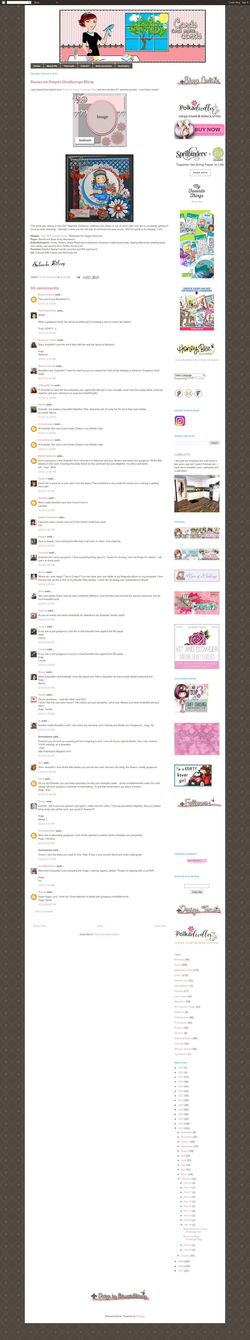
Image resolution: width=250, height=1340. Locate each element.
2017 (181, 1095)
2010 (181, 1128)
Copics (178, 975)
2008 (181, 1266)
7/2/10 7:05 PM (46, 885)
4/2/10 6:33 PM (46, 687)
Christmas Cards (183, 970)
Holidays (179, 991)
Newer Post (39, 926)
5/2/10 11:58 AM (47, 771)
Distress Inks (181, 980)
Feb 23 (188, 1183)
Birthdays (179, 959)
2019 (181, 1086)
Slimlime (178, 1033)
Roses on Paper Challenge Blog (79, 89)
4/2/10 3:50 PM (46, 565)
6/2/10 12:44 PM (47, 794)
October (185, 1141)
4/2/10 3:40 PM (46, 545)
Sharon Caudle (46, 366)
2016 (181, 1100)
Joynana (43, 552)
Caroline (43, 498)
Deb (40, 762)
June (184, 1160)
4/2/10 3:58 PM (46, 584)
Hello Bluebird (181, 985)
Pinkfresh (179, 1012)
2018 (181, 1091)
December (187, 1132)
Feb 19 (188, 1187)
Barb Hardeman (47, 456)
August (185, 1150)
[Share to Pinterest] (97, 277)
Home (37, 65)
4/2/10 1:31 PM (46, 510)
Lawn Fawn (180, 996)
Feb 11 (188, 1206)
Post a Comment (44, 911)
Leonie (42, 626)
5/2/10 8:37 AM (46, 729)
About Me (52, 65)
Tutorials (69, 65)
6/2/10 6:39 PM (46, 843)
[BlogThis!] (87, 277)
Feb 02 (188, 1249)
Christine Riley (46, 830)
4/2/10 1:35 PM (46, 529)
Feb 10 (188, 1211)
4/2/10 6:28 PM (46, 642)
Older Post (160, 926)
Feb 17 (188, 1192)
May (183, 1164)
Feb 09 (188, 1215)
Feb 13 (188, 1201)
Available (123, 65)
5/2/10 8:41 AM (46, 755)
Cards (42, 277)
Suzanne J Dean (47, 340)
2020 (181, 1081)
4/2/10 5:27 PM (46, 603)
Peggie (42, 536)
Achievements (104, 65)
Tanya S (42, 478)
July (183, 1155)
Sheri (41, 591)
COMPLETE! (182, 454)
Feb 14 (188, 1197)
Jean (41, 778)
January (185, 1255)
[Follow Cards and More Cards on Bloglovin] (197, 862)
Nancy (42, 572)
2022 (181, 1072)
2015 (181, 1105)
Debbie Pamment (48, 517)
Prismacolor (180, 1022)
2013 (181, 1114)
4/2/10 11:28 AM (47, 397)
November (187, 1137)
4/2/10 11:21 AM (47, 359)
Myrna (41, 404)
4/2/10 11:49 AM (47, 433)
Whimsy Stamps (183, 1049)
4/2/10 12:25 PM (47, 471)
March (184, 1174)
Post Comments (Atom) (107, 934)
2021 (181, 1077)
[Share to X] (91, 277)
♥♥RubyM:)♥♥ (46, 385)
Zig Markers (180, 1054)
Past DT (85, 65)
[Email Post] (78, 277)
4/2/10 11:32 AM (47, 417)
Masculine (179, 1001)
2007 (181, 1270)
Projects (178, 1027)
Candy (42, 694)
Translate (200, 378)
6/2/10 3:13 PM (46, 823)
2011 (181, 1123)
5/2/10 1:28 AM (46, 713)
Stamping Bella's (183, 1038)
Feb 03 (188, 1245)
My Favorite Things (184, 1006)
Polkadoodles (181, 1017)
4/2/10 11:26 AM (47, 378)
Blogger (140, 1316)
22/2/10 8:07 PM (47, 904)
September (187, 1146)
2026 (181, 1067)
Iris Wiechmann (47, 866)
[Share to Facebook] (94, 277)
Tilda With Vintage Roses (54, 236)
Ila (39, 720)
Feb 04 (188, 1224)
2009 (181, 1261)
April (183, 1169)
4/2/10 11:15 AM (47, 303)
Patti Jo (42, 610)
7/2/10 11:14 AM (47, 859)
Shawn (42, 892)
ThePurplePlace (47, 310)
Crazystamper (46, 424)
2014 (181, 1109)
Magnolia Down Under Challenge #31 (195, 1230)
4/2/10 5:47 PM (46, 619)
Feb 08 (188, 1220)
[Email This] (84, 277)
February (186, 1178)
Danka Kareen (46, 294)
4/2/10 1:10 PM (46, 491)
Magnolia (52, 277)
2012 (181, 1119)
